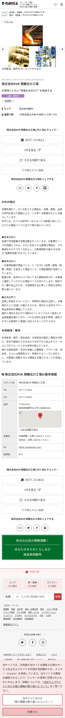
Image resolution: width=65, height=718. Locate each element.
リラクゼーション (49, 612)
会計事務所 (17, 618)
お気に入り (41, 654)
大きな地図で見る (35, 160)
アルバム (8, 21)
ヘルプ (54, 654)
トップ (4, 12)
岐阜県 (11, 12)
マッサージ (7, 615)
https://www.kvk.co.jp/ (30, 447)
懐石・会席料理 (31, 609)
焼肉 (42, 609)
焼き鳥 (20, 609)
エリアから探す (12, 584)
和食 (13, 609)
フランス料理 (8, 612)
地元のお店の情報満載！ (32, 547)
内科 (41, 615)
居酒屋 (6, 609)
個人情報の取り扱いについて (30, 659)
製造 (11, 15)
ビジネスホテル (30, 615)
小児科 (48, 615)
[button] (40, 415)
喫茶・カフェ (33, 612)
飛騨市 (19, 12)
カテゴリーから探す (52, 584)
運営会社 (52, 659)
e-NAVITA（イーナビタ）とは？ (18, 654)
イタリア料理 (51, 609)
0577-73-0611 (34, 140)
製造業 (17, 15)
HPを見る (30, 150)
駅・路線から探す (32, 584)
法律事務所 (29, 618)
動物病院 (7, 618)
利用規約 (8, 659)
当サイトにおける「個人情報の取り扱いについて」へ (32, 699)
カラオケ (18, 615)
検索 (57, 596)
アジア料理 (21, 612)
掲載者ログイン (10, 624)
